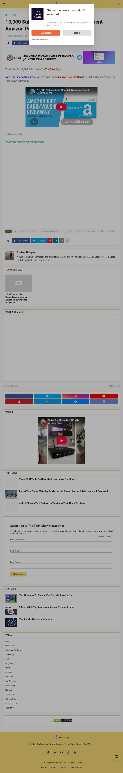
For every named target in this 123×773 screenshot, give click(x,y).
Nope (77, 33)
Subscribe (45, 33)
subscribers (43, 39)
